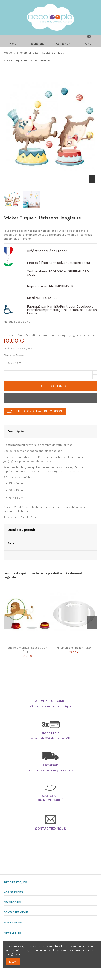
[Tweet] (19, 328)
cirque (64, 335)
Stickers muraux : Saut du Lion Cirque (27, 649)
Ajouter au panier (53, 386)
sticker (8, 335)
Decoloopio (23, 321)
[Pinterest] (31, 328)
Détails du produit (21, 530)
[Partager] (7, 328)
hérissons (89, 335)
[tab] (50, 432)
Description (17, 431)
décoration (31, 335)
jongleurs (75, 335)
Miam (12, 962)
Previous (9, 622)
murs (55, 335)
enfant (18, 335)
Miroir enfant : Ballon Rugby (74, 647)
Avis (11, 543)
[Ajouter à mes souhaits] (50, 398)
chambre (45, 335)
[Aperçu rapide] (29, 643)
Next (92, 622)
